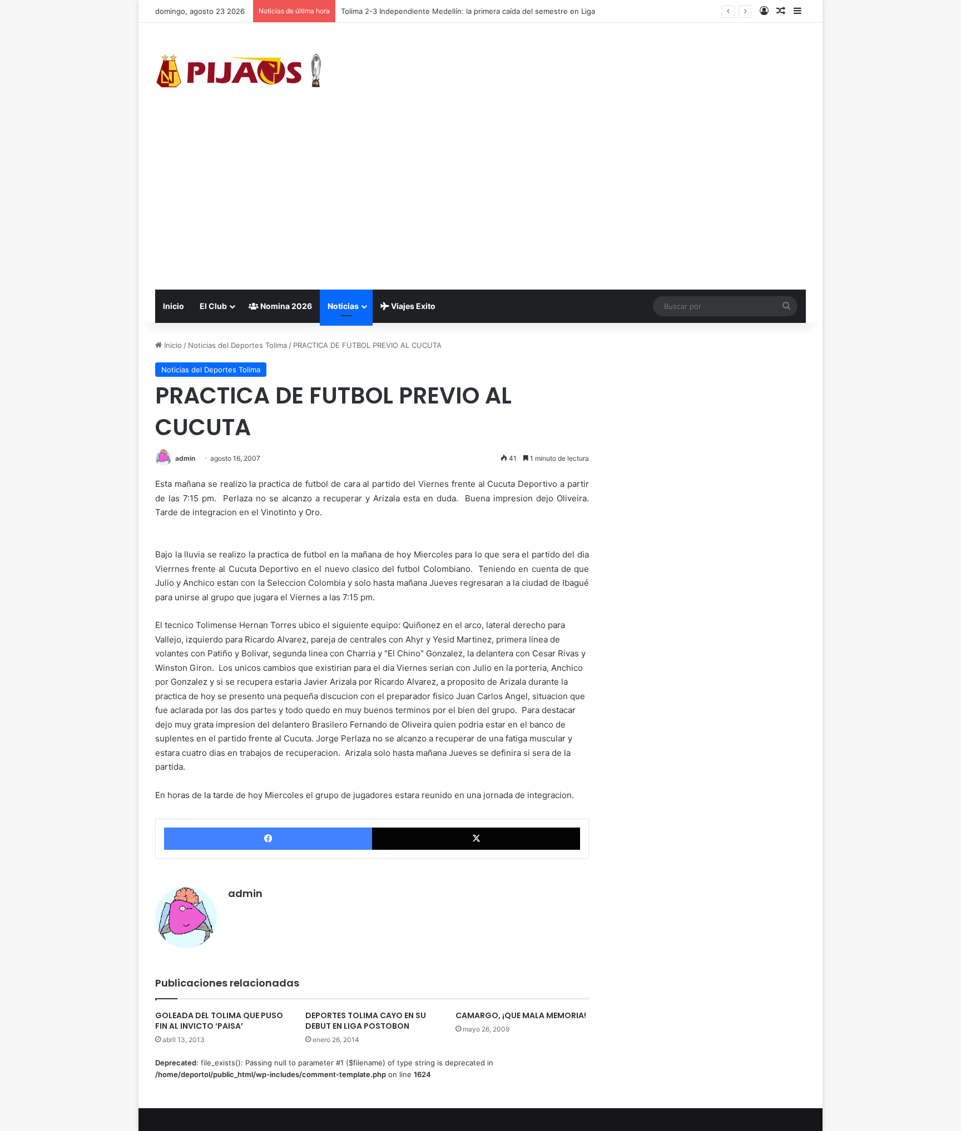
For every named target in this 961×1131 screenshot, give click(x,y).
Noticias (343, 306)
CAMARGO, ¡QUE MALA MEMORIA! (520, 1015)
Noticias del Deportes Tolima (237, 345)
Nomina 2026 (285, 306)
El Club (213, 306)
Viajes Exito (412, 306)
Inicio (173, 306)
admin (185, 458)
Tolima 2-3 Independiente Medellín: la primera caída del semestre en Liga (468, 11)
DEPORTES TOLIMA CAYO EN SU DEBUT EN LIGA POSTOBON (365, 1021)
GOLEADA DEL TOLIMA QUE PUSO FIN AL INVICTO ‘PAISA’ (219, 1021)
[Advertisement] (480, 206)
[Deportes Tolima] (238, 73)
